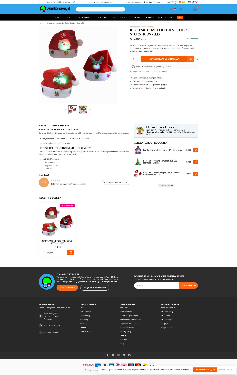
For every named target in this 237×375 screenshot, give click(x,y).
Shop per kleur (165, 17)
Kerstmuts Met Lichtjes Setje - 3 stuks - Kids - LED (65, 23)
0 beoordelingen (147, 27)
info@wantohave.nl (154, 132)
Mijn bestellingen (168, 311)
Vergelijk (49, 252)
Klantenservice (67, 287)
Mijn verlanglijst (167, 319)
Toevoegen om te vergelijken (140, 71)
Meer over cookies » (225, 370)
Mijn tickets (165, 315)
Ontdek (66, 17)
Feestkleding (101, 17)
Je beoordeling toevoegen (116, 182)
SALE (180, 17)
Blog (122, 343)
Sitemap (123, 335)
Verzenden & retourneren (130, 319)
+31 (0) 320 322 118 (52, 325)
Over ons (124, 308)
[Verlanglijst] (187, 9)
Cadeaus (149, 17)
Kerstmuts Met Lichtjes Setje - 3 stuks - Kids (57, 242)
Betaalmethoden (127, 327)
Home (56, 17)
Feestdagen (134, 17)
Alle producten (167, 327)
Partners (123, 339)
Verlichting (117, 17)
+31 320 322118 (172, 132)
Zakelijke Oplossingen (129, 315)
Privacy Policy (125, 331)
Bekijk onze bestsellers (95, 287)
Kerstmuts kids (166, 185)
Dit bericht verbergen (205, 369)
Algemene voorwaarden (129, 323)
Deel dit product (160, 71)
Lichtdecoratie (82, 17)
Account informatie (168, 308)
